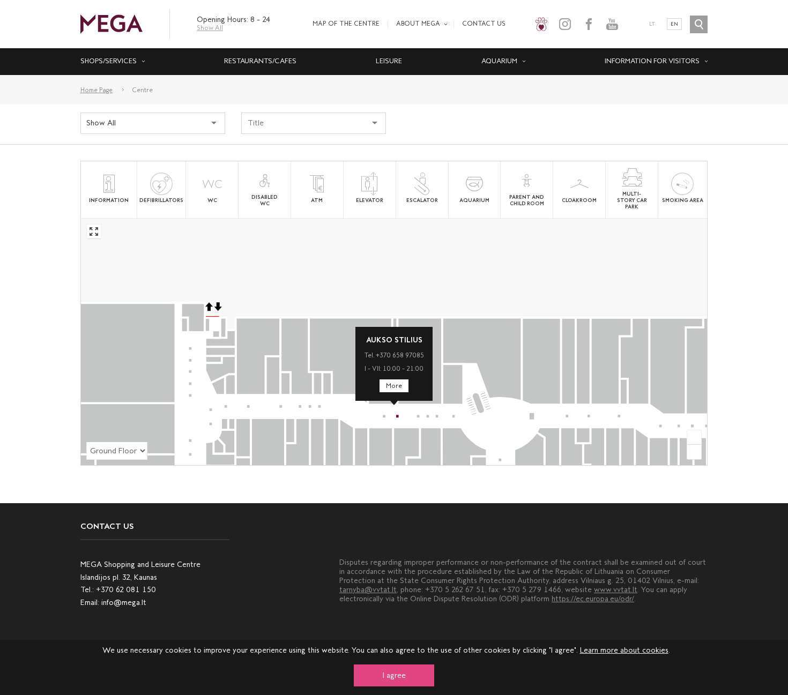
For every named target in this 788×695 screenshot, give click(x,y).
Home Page (96, 90)
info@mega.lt (123, 602)
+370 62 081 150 (126, 589)
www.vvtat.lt (615, 589)
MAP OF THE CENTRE (346, 23)
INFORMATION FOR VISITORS (652, 61)
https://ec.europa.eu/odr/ (593, 598)
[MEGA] (111, 23)
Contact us (483, 23)
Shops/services (108, 61)
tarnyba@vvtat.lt (368, 589)
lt (652, 24)
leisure (389, 61)
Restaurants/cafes (260, 61)
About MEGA (418, 23)
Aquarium (499, 61)
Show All (210, 28)
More (394, 386)
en (674, 24)
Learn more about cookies (624, 650)
